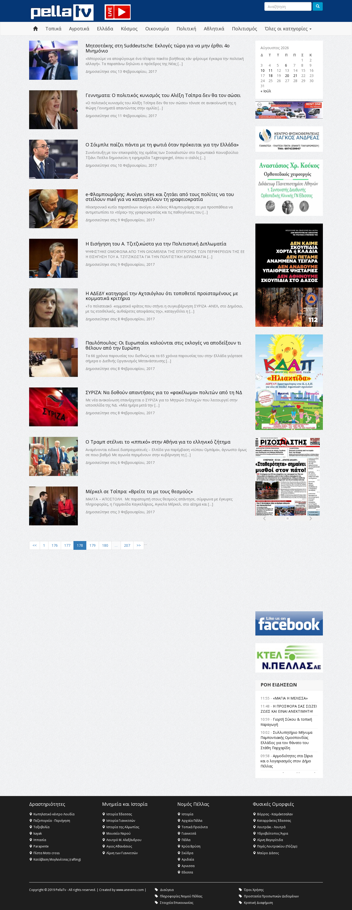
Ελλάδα (105, 28)
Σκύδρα (187, 853)
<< (34, 545)
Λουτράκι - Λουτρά (271, 827)
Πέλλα (186, 840)
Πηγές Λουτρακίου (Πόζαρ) (277, 846)
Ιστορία (187, 814)
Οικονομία (157, 28)
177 (67, 545)
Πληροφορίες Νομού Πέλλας (181, 896)
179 (92, 545)
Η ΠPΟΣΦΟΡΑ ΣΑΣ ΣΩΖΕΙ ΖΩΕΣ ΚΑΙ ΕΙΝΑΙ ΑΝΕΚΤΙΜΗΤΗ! (289, 709)
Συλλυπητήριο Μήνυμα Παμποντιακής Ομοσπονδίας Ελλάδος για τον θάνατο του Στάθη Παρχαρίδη (286, 740)
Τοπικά (53, 28)
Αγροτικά (79, 28)
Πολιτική (186, 28)
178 (80, 545)
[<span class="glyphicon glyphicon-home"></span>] (35, 28)
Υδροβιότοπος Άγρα (272, 833)
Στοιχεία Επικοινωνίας (176, 902)
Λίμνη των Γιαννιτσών (122, 853)
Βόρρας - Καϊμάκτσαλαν (275, 814)
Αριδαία (188, 859)
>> (139, 545)
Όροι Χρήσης (254, 890)
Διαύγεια (167, 890)
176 (55, 545)
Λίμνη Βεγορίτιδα (270, 840)
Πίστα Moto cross (46, 853)
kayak (37, 833)
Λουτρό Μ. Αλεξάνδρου (123, 840)
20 (287, 75)
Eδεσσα (187, 872)
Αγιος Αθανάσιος (119, 846)
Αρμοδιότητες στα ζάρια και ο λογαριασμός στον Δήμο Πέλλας (287, 760)
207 (127, 545)
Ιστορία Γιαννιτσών (120, 820)
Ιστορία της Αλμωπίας (122, 827)
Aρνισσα (188, 866)
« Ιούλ (266, 91)
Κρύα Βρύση (191, 846)
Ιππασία (39, 840)
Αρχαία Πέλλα (192, 820)
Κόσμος (129, 28)
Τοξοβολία (41, 827)
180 (105, 545)
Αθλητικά (214, 28)
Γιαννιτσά (189, 833)
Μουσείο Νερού (118, 833)
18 (271, 75)
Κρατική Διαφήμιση (258, 902)
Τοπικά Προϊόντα (195, 827)
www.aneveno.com (130, 890)
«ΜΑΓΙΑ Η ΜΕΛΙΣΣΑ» (290, 698)
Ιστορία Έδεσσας (119, 814)
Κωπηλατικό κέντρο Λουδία (53, 814)
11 (271, 70)
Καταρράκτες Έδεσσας (274, 820)
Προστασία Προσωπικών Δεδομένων (271, 896)
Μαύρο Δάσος (268, 853)
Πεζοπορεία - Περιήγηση (51, 820)
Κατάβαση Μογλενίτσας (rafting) (57, 859)
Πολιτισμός (244, 28)
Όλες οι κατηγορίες (287, 28)
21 (295, 75)
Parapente (41, 846)
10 (263, 70)
